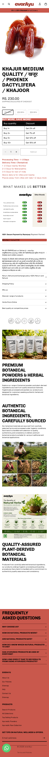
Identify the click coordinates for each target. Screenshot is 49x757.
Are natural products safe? (17, 639)
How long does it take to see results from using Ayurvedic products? (21, 660)
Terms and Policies (24, 752)
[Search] (9, 4)
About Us (5, 678)
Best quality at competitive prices (15, 308)
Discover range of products (12, 296)
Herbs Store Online (9, 302)
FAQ (3, 689)
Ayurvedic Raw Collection (12, 725)
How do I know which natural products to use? (23, 646)
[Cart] (46, 4)
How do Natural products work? (19, 633)
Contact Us (6, 693)
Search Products (8, 710)
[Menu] (3, 4)
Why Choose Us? (10, 627)
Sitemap (5, 686)
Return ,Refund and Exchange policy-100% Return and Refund (23, 277)
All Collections (7, 713)
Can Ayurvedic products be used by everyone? (20, 653)
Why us (5, 290)
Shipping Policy (8, 284)
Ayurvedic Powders (9, 721)
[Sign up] (44, 738)
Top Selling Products (10, 717)
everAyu (28, 746)
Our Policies (6, 682)
